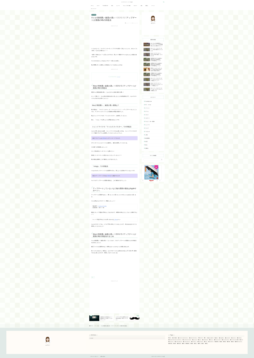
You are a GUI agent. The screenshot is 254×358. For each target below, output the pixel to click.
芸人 (146, 145)
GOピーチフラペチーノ (193, 337)
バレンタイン (171, 341)
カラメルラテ (228, 337)
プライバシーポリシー (94, 356)
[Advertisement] (114, 36)
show (119, 76)
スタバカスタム (205, 339)
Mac (93, 277)
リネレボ (147, 131)
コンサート (234, 337)
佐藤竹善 (217, 341)
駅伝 (206, 343)
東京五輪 (170, 343)
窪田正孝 (179, 343)
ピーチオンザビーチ (179, 341)
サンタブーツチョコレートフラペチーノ (175, 339)
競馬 (183, 343)
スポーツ (135, 5)
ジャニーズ (195, 339)
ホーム (92, 5)
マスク (206, 341)
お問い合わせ (102, 356)
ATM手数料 (175, 337)
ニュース (118, 5)
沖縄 (175, 343)
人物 (141, 5)
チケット (211, 339)
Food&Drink (105, 5)
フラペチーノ (194, 341)
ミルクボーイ (211, 341)
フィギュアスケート (187, 341)
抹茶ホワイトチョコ (239, 341)
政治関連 (147, 138)
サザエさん (239, 337)
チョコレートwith (218, 339)
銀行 (203, 343)
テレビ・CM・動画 (126, 5)
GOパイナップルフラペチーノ (183, 337)
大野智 (229, 341)
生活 (112, 5)
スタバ (98, 5)
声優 (225, 341)
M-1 (205, 337)
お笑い (217, 337)
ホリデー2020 (201, 341)
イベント (153, 5)
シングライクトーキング (187, 339)
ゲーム (147, 111)
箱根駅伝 (188, 343)
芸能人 (146, 5)
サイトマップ (93, 8)
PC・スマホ (94, 14)
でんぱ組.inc (222, 337)
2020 (170, 337)
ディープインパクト (226, 339)
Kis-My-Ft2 (201, 337)
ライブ (147, 128)
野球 (199, 343)
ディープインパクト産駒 (234, 339)
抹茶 (233, 341)
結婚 (192, 343)
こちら (104, 138)
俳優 (221, 341)
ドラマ (242, 339)
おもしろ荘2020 (210, 337)
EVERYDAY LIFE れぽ (127, 2)
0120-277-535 (102, 206)
